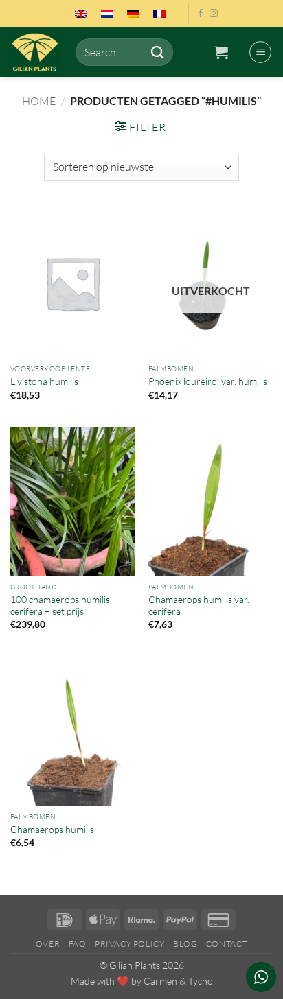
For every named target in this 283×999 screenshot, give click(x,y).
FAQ (78, 944)
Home (39, 101)
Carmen (160, 981)
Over (48, 944)
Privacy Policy (130, 944)
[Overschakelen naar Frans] (159, 13)
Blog (185, 944)
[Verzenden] (157, 51)
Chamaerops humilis (52, 829)
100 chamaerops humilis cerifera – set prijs (60, 605)
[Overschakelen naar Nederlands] (107, 13)
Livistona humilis (44, 381)
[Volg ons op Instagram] (214, 14)
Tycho (200, 981)
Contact (226, 944)
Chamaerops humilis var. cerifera (198, 605)
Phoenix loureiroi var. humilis (207, 381)
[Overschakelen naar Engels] (81, 13)
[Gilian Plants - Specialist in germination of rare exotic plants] (37, 52)
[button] (221, 52)
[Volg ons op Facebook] (200, 14)
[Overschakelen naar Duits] (133, 13)
